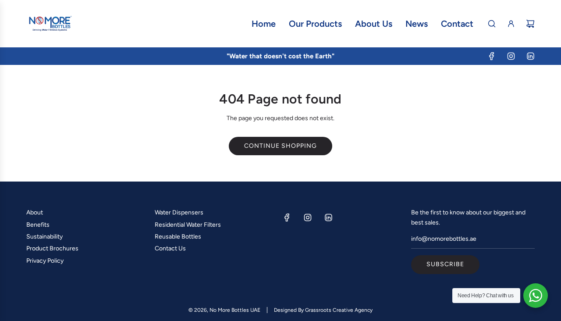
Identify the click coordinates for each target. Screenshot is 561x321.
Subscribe (445, 264)
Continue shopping (280, 146)
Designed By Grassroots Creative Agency (323, 310)
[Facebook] (491, 56)
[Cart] (530, 23)
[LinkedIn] (530, 56)
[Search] (491, 23)
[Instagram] (511, 56)
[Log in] (511, 23)
